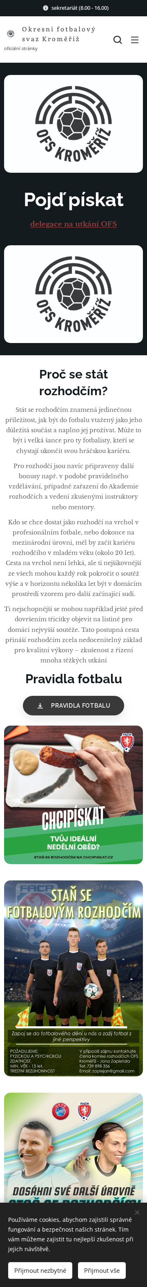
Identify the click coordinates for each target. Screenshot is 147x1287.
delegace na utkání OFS (73, 224)
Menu (135, 39)
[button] (118, 39)
